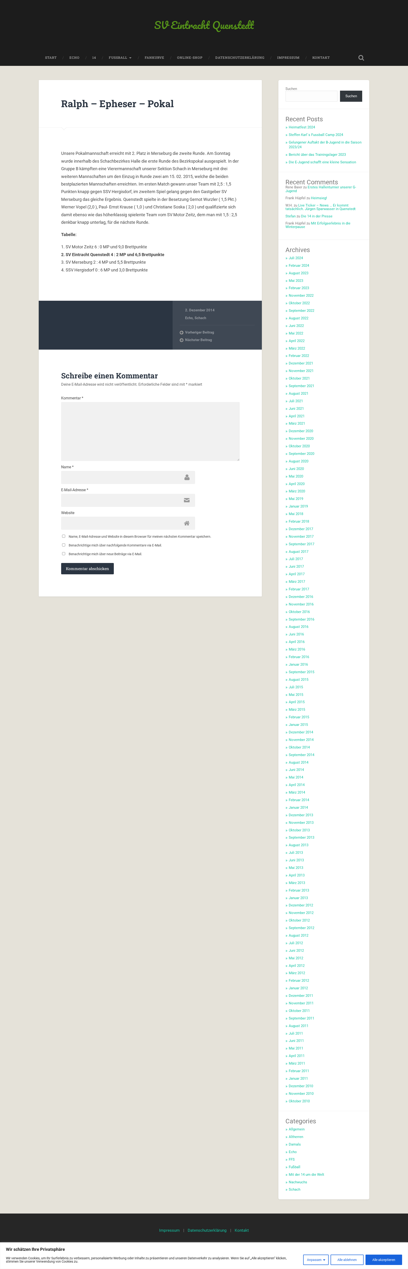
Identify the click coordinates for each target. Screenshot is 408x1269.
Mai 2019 (296, 499)
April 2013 (297, 875)
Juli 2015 (296, 687)
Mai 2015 (296, 695)
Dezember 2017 (301, 529)
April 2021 (297, 416)
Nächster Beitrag (198, 340)
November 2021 (301, 371)
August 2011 (298, 1026)
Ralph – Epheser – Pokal (117, 103)
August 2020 (298, 461)
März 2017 (297, 582)
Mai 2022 (296, 333)
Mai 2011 (296, 1048)
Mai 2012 (296, 958)
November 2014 (301, 740)
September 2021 (301, 386)
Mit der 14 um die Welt (306, 1174)
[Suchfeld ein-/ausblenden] (361, 58)
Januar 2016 (298, 664)
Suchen (291, 89)
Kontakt (321, 57)
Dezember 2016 (301, 597)
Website (67, 513)
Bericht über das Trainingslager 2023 (317, 154)
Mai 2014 (296, 777)
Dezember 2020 (301, 431)
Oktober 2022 (299, 303)
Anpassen (314, 1260)
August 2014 (298, 762)
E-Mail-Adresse (74, 490)
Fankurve (154, 57)
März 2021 (297, 423)
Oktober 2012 (299, 920)
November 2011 (301, 1003)
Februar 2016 (299, 657)
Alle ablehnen (347, 1260)
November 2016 (301, 604)
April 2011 (297, 1056)
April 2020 (297, 484)
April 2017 (297, 574)
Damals (295, 1144)
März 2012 (297, 973)
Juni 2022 (296, 326)
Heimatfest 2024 (302, 127)
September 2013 (301, 837)
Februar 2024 (299, 265)
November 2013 (301, 823)
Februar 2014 (299, 800)
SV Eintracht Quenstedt (204, 25)
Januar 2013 (298, 898)
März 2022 (297, 348)
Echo (74, 57)
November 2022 (301, 295)
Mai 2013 (296, 868)
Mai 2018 (296, 514)
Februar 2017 (299, 589)
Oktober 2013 (299, 830)
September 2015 (301, 672)
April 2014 (297, 785)
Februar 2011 (299, 1071)
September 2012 (301, 928)
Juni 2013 (296, 860)
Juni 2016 (296, 634)
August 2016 (298, 627)
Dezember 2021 (301, 363)
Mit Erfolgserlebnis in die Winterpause (317, 225)
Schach (200, 318)
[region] (204, 1255)
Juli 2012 (296, 943)
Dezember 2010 (301, 1086)
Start (51, 57)
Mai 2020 (296, 476)
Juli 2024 (296, 258)
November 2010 (301, 1093)
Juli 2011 (296, 1033)
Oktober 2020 (299, 446)
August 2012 (298, 935)
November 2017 (301, 536)
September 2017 (301, 544)
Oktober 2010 (299, 1101)
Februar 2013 (299, 890)
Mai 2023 (296, 281)
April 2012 (297, 966)
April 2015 (297, 702)
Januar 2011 (298, 1078)
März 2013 (297, 883)
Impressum (288, 57)
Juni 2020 (296, 469)
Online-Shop (190, 57)
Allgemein (297, 1129)
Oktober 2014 (299, 747)
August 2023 (298, 273)
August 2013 (298, 845)
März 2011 (297, 1063)
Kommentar (72, 398)
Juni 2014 (296, 770)
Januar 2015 (298, 725)
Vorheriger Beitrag (199, 332)
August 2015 (298, 679)
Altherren (296, 1137)
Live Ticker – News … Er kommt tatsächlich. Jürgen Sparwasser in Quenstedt (320, 207)
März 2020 (297, 491)
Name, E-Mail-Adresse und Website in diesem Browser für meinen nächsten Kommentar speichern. (140, 536)
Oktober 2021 (299, 378)
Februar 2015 (299, 717)
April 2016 (297, 642)
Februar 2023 (299, 288)
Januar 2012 (298, 988)
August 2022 (298, 318)
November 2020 (301, 438)
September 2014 (301, 755)
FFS (292, 1159)
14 (94, 57)
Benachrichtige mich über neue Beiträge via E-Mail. (105, 554)
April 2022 (297, 341)
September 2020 (301, 454)
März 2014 (297, 792)
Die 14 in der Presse (316, 216)
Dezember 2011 (301, 996)
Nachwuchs (298, 1182)
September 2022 (301, 311)
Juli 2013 (296, 852)
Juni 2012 (296, 950)
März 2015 (297, 709)
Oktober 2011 (299, 1011)
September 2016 (301, 619)
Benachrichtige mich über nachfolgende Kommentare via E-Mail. (115, 545)
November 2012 (301, 913)
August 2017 (298, 552)
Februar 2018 (299, 521)
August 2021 (298, 393)
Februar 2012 (299, 980)
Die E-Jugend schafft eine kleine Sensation (322, 162)
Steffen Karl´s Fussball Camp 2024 (316, 135)
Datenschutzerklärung (239, 57)
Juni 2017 (296, 566)
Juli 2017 (296, 559)
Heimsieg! (319, 198)
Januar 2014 (298, 807)
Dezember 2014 (301, 732)
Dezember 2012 (301, 905)
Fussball (118, 57)
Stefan (290, 216)
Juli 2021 (296, 401)
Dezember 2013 (301, 815)
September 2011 (301, 1018)
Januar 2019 (298, 506)
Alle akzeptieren (383, 1260)
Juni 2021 (296, 408)
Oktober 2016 (299, 612)
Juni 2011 (296, 1041)
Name (67, 467)
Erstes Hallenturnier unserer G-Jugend (320, 189)
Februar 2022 (299, 356)
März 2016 (297, 649)
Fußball (294, 1167)
